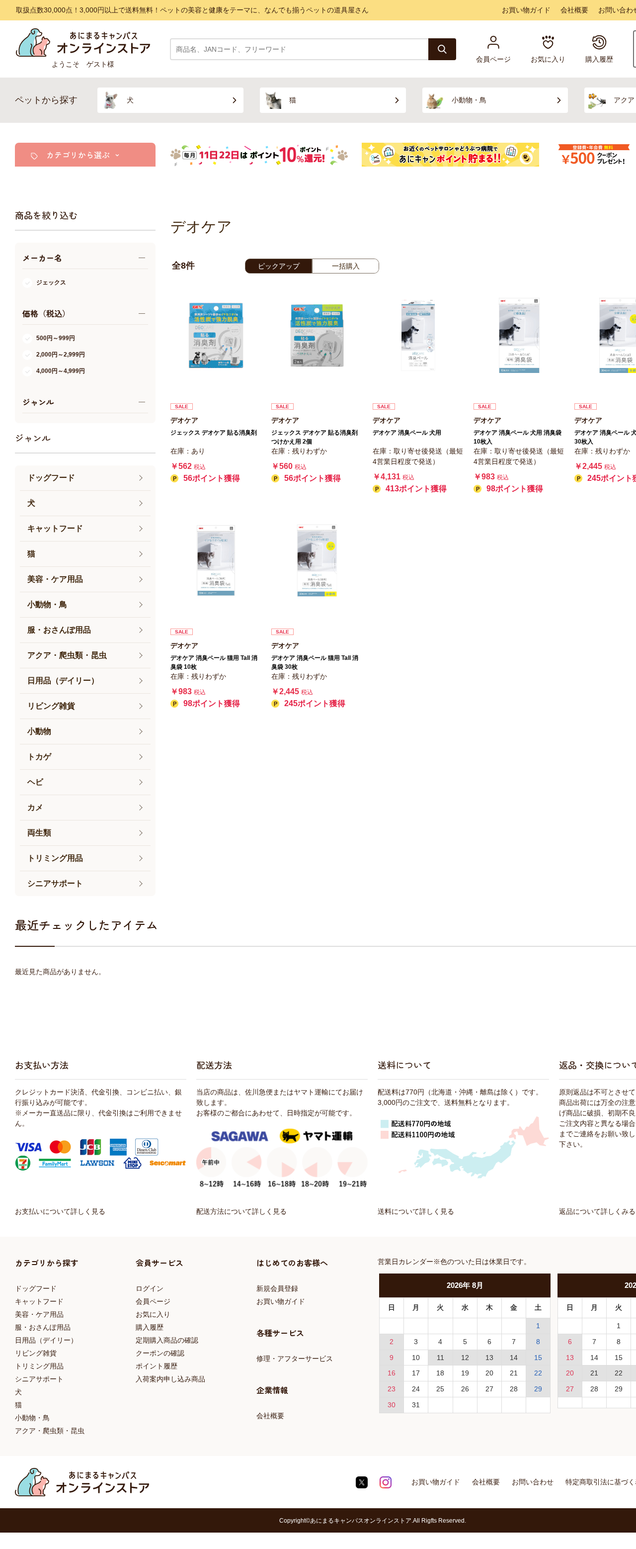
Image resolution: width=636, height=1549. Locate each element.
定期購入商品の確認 (167, 1340)
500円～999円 (55, 338)
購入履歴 (149, 1327)
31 (416, 1405)
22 (538, 1373)
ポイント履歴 (156, 1366)
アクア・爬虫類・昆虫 (49, 1431)
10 (416, 1358)
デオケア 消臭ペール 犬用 (407, 432)
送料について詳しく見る (416, 1211)
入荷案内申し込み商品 (170, 1379)
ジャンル (33, 437)
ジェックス (51, 282)
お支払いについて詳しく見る (60, 1211)
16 (392, 1373)
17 (416, 1373)
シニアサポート (39, 1379)
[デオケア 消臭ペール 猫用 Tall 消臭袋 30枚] (316, 560)
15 (538, 1358)
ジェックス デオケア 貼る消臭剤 (213, 432)
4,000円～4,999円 (60, 370)
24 (416, 1389)
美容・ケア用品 (39, 1314)
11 (440, 1358)
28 (514, 1389)
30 (392, 1405)
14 (514, 1358)
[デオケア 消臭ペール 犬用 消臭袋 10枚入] (519, 335)
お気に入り (153, 1314)
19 (465, 1373)
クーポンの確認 (160, 1353)
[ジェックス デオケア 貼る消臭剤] (215, 335)
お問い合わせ (533, 1482)
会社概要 (574, 10)
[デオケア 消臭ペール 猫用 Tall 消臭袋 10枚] (215, 560)
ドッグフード (36, 1288)
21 (514, 1373)
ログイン (149, 1288)
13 (489, 1358)
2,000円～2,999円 (60, 354)
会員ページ (153, 1301)
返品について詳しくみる (597, 1211)
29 (538, 1389)
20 (489, 1373)
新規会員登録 (277, 1288)
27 (489, 1389)
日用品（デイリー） (46, 1340)
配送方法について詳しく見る (241, 1211)
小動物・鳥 (32, 1418)
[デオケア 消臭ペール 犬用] (418, 335)
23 (392, 1389)
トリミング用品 (39, 1366)
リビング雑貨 (36, 1353)
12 (465, 1358)
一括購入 (346, 266)
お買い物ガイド (526, 10)
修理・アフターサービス (294, 1359)
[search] (442, 49)
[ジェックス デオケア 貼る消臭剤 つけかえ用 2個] (316, 335)
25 (440, 1389)
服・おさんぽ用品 (43, 1327)
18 (440, 1373)
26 (465, 1389)
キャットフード (39, 1301)
